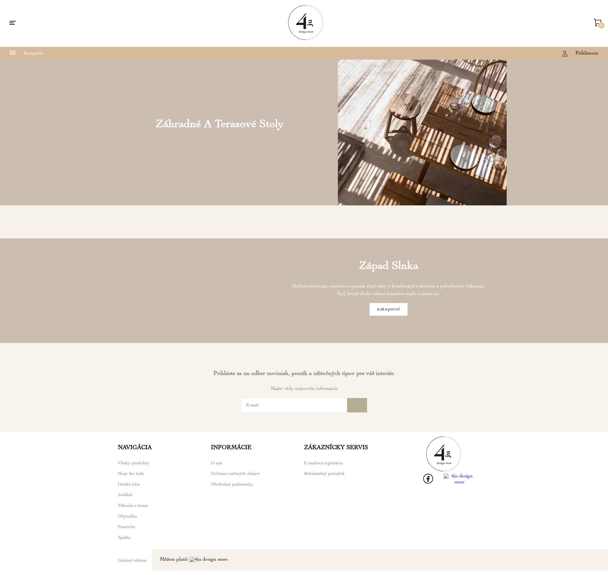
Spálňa (124, 538)
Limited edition (132, 561)
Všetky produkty (133, 463)
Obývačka (127, 516)
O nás (216, 463)
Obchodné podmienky (232, 484)
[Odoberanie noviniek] (357, 405)
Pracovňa (126, 527)
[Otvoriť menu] (12, 23)
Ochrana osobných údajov (235, 474)
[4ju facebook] (428, 482)
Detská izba (129, 484)
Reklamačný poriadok (324, 474)
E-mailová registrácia (323, 463)
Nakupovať (388, 309)
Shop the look (131, 474)
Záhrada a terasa (133, 506)
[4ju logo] (305, 39)
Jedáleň (125, 495)
